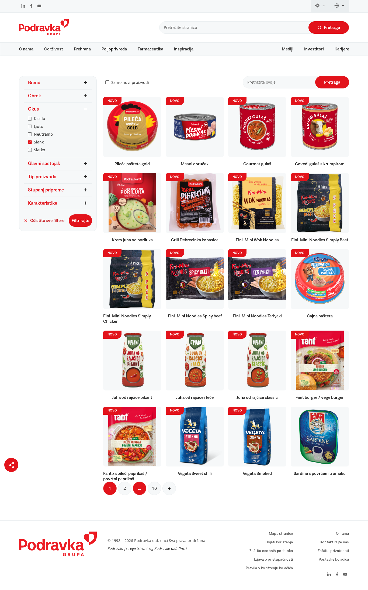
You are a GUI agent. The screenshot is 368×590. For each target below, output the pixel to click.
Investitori (314, 49)
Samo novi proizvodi (130, 82)
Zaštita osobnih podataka (271, 551)
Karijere (342, 49)
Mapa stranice (281, 534)
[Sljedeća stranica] (169, 488)
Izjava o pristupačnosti (273, 559)
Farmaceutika (150, 49)
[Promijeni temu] (320, 6)
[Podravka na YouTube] (39, 6)
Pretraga (332, 27)
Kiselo (39, 118)
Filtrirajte (80, 220)
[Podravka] (44, 34)
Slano (39, 142)
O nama (26, 49)
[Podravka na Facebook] (31, 6)
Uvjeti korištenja (279, 542)
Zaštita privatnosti (333, 551)
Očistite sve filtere (47, 220)
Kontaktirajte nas (334, 542)
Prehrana (82, 49)
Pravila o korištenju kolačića (269, 568)
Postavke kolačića (334, 559)
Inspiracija (183, 49)
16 (154, 488)
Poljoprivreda (114, 49)
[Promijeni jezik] (339, 6)
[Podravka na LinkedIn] (23, 6)
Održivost (53, 49)
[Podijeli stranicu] (11, 465)
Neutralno (43, 134)
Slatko (39, 149)
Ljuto (38, 126)
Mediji (287, 49)
